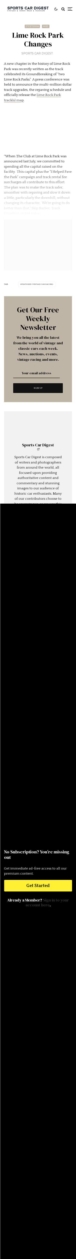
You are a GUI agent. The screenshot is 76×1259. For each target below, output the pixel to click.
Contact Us (38, 1209)
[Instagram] (43, 1197)
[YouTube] (59, 1197)
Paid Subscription (38, 1214)
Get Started (38, 885)
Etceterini (32, 26)
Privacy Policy (38, 1225)
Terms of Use (38, 1219)
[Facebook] (35, 1197)
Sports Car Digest (37, 53)
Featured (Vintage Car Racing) (37, 284)
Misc (45, 26)
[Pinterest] (51, 1197)
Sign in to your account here (47, 902)
